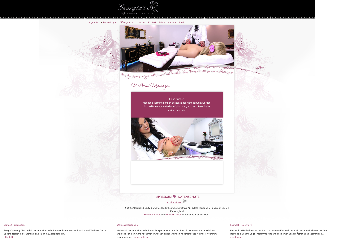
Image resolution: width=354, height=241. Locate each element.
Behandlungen (110, 22)
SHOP (181, 22)
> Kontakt (8, 237)
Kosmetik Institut (152, 214)
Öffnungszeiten (127, 22)
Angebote (93, 22)
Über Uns (141, 22)
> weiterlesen (142, 237)
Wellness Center (173, 214)
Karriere (172, 22)
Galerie (162, 22)
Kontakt (152, 22)
